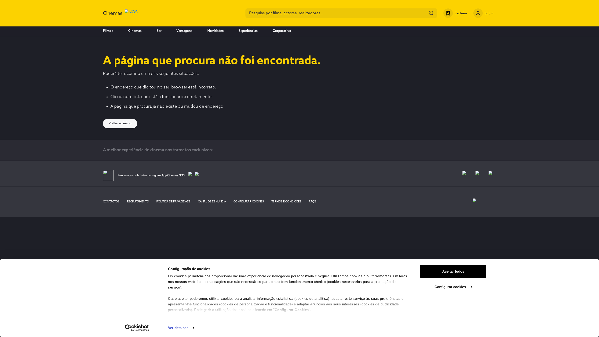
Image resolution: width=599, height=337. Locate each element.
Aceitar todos (453, 271)
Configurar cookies (451, 287)
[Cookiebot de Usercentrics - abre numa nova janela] (137, 327)
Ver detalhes (178, 328)
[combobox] (341, 13)
